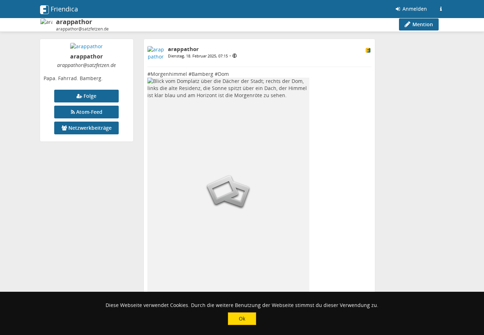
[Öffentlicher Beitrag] (234, 55)
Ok (242, 318)
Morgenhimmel (169, 74)
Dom (223, 74)
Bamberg (202, 74)
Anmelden (414, 8)
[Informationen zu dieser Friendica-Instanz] (440, 9)
